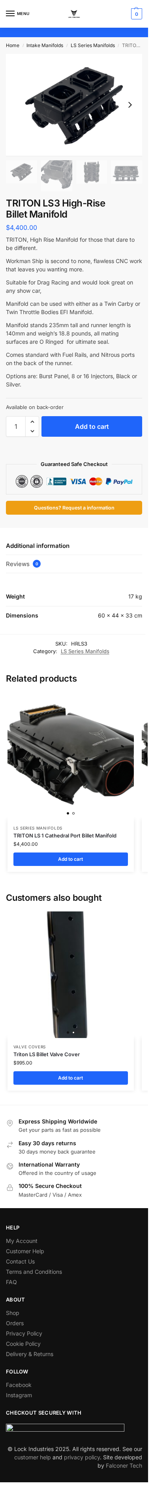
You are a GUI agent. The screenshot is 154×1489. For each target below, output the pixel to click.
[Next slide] (130, 105)
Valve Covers (29, 1046)
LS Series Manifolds (93, 45)
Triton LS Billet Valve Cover (46, 1054)
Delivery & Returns (29, 1354)
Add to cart (92, 426)
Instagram (19, 1395)
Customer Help (25, 1251)
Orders (15, 1323)
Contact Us (20, 1261)
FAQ (11, 1282)
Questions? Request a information (74, 508)
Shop (12, 1312)
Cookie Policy (23, 1343)
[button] (135, 13)
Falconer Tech (124, 1465)
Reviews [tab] (22, 564)
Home (12, 45)
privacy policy (82, 1457)
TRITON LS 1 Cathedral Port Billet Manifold (64, 835)
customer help (32, 1457)
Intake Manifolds (44, 45)
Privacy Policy (24, 1333)
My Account (22, 1240)
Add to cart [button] (70, 859)
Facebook (19, 1384)
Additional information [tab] (37, 545)
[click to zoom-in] (74, 105)
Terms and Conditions (34, 1271)
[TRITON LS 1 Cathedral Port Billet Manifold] (71, 756)
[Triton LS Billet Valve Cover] (71, 974)
